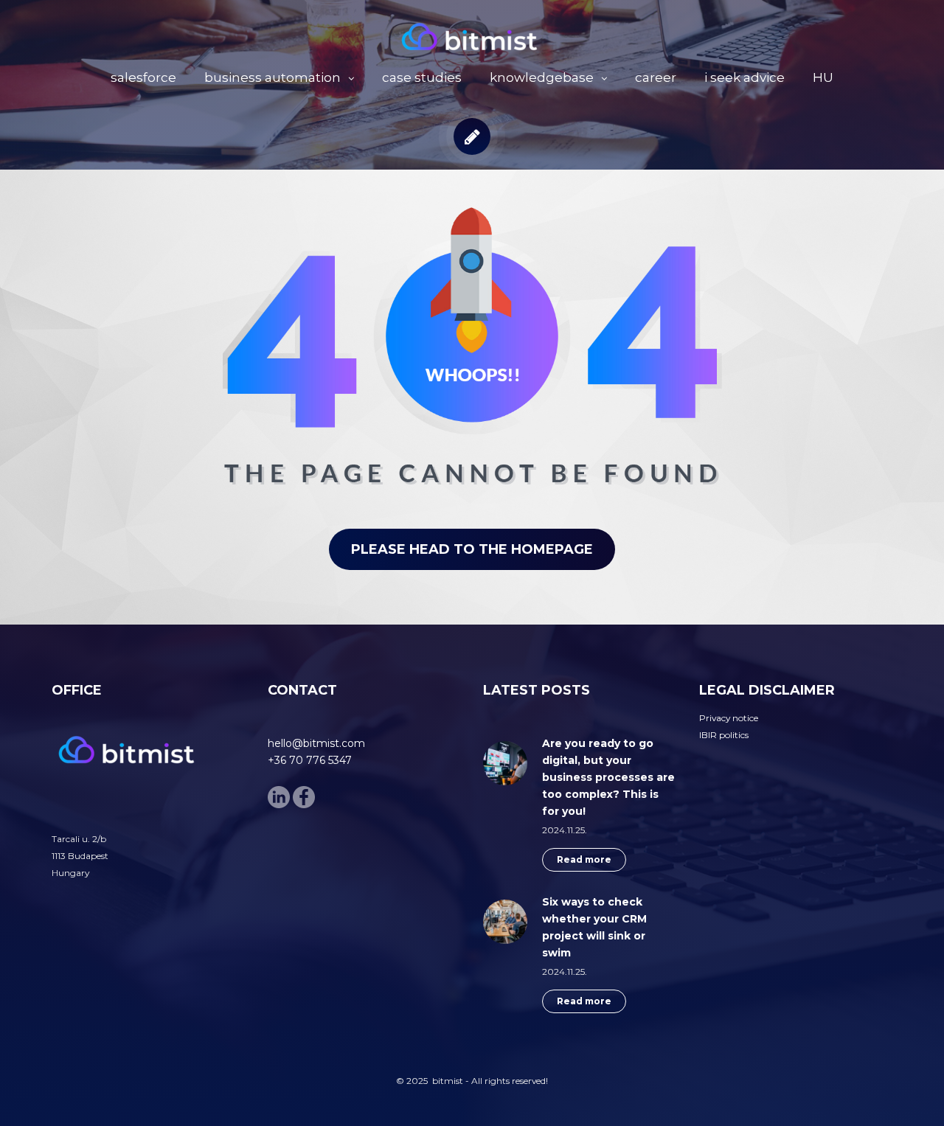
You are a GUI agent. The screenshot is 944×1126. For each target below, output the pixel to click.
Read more (584, 859)
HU (823, 77)
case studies (422, 77)
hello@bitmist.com (316, 743)
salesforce (143, 77)
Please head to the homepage (472, 549)
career (655, 77)
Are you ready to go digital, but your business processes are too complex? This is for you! (608, 777)
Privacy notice (728, 717)
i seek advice (744, 77)
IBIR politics (724, 734)
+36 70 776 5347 (310, 760)
